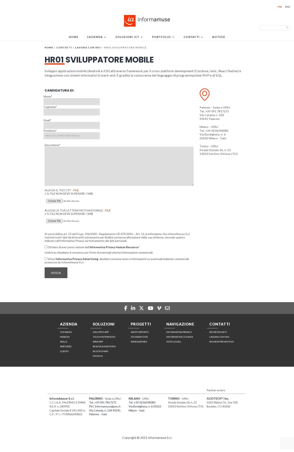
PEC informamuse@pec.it (105, 406)
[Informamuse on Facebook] (126, 308)
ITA (280, 6)
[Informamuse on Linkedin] (134, 308)
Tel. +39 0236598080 (214, 130)
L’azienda (95, 37)
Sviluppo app (101, 332)
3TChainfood (139, 336)
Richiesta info (218, 332)
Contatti (191, 37)
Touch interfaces (104, 336)
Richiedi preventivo (221, 341)
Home (73, 37)
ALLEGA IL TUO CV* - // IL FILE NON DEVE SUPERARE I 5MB (69, 191)
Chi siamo (66, 332)
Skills (63, 341)
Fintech (98, 355)
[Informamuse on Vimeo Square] (160, 308)
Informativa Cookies (179, 336)
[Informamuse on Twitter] (142, 308)
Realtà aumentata (104, 346)
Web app (98, 341)
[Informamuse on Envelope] (167, 308)
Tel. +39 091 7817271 (214, 111)
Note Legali (173, 341)
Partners (65, 346)
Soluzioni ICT (127, 37)
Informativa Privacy (179, 332)
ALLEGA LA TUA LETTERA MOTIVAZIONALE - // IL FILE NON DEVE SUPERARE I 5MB (78, 212)
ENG (287, 6)
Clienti (64, 351)
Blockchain (100, 351)
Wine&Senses (139, 341)
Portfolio (161, 37)
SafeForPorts (140, 332)
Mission (65, 336)
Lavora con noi (88, 47)
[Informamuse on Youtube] (151, 308)
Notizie (218, 37)
